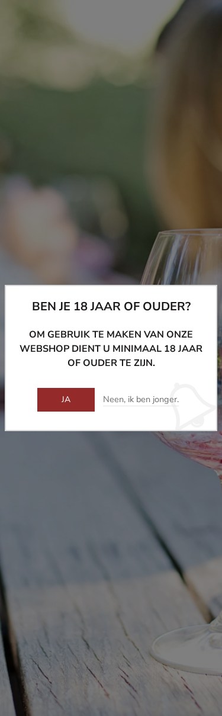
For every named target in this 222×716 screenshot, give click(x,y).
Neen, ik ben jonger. (141, 399)
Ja (66, 399)
